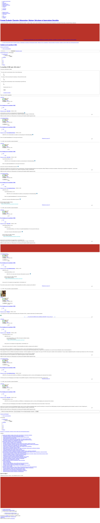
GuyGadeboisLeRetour (4, 118)
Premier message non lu (4, 52)
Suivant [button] (3, 64)
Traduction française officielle (5, 516)
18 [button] (2, 61)
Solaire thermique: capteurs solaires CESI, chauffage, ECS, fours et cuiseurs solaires (17, 438)
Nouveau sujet (2, 414)
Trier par (22, 411)
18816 (7, 121)
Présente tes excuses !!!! (46, 138)
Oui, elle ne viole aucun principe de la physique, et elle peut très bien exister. (13, 76)
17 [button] (2, 60)
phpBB (6, 515)
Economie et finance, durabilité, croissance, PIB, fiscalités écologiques (14, 452)
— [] (39, 316)
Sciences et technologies (7, 462)
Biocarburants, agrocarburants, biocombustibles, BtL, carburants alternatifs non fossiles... (17, 439)
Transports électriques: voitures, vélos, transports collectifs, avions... (14, 468)
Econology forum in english (7, 465)
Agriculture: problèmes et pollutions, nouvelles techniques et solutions (14, 454)
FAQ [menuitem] (3, 2)
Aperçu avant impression (6, 48)
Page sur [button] (4, 54)
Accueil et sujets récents (6, 509)
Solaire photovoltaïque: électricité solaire (9, 437)
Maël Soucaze (13, 516)
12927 (7, 100)
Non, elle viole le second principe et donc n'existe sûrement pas (11, 72)
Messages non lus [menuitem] (5, 4)
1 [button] (2, 58)
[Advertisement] (50, 31)
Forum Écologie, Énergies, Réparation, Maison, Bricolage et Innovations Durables (29, 20)
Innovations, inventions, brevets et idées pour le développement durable (15, 457)
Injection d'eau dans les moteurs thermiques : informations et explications (15, 470)
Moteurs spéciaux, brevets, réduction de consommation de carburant (14, 469)
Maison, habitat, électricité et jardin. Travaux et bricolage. (11, 441)
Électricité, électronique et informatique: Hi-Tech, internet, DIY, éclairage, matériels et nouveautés (19, 443)
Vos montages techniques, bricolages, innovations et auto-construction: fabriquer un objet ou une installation (20, 444)
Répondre (7, 414)
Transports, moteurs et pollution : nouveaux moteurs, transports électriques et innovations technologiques (19, 466)
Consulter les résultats (6, 92)
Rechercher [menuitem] (4, 3)
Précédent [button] (4, 57)
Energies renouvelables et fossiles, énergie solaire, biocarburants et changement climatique (17, 435)
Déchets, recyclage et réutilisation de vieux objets (11, 459)
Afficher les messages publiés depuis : (7, 411)
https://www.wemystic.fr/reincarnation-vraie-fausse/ (9, 203)
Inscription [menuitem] (4, 9)
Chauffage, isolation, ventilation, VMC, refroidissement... (12, 442)
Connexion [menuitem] (4, 8)
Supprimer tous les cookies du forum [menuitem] (8, 510)
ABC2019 (2, 97)
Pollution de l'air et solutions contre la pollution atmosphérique (13, 455)
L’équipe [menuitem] (3, 6)
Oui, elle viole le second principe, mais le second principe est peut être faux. (13, 81)
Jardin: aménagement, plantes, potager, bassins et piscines (12, 449)
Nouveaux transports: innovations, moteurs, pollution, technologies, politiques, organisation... (18, 467)
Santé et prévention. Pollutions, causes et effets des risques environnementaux (16, 463)
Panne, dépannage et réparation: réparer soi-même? (11, 447)
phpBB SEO (2, 517)
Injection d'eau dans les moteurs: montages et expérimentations (13, 471)
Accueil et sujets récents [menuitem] (6, 1)
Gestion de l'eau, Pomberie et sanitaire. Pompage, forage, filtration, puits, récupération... (17, 446)
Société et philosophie (6, 461)
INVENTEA (12, 518)
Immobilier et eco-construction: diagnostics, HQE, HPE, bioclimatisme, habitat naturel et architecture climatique (21, 448)
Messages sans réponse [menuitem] (6, 13)
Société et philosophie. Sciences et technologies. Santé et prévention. (13, 460)
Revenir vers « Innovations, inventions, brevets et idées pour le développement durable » (14, 431)
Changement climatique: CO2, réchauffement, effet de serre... (13, 440)
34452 (7, 300)
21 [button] (2, 63)
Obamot (1, 297)
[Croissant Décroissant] (33, 411)
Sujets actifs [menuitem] (4, 5)
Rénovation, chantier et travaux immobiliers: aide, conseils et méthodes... (15, 445)
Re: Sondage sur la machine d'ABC (8, 105)
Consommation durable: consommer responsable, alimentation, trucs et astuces (16, 456)
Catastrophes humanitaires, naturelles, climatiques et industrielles (13, 458)
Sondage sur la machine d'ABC (8, 44)
